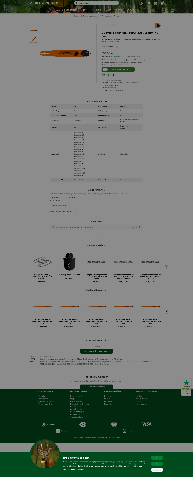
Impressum (81, 469)
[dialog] (96, 238)
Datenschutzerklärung (70, 469)
